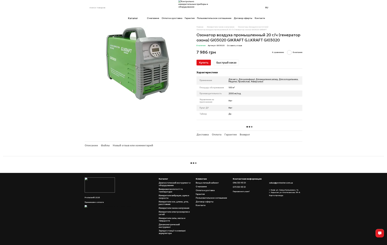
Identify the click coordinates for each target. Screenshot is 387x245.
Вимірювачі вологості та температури (171, 190)
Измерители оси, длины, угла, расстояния (174, 203)
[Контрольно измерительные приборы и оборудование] (100, 185)
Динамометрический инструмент (169, 225)
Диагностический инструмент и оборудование (174, 184)
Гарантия (190, 18)
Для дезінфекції (247, 79)
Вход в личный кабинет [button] (207, 183)
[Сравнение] (284, 7)
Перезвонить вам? (241, 191)
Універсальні (257, 81)
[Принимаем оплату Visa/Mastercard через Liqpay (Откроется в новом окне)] (108, 206)
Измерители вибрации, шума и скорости (174, 196)
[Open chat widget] (380, 233)
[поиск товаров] (87, 7)
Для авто (233, 79)
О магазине (153, 18)
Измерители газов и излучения (174, 208)
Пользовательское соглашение (214, 18)
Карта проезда (276, 195)
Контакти (260, 18)
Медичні (233, 81)
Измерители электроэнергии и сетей (174, 213)
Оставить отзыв (234, 45)
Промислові (244, 81)
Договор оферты (243, 18)
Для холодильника (288, 79)
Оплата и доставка (172, 18)
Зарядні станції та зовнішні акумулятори (172, 232)
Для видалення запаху (267, 79)
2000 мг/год (235, 93)
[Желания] (292, 7)
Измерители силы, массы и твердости (172, 219)
